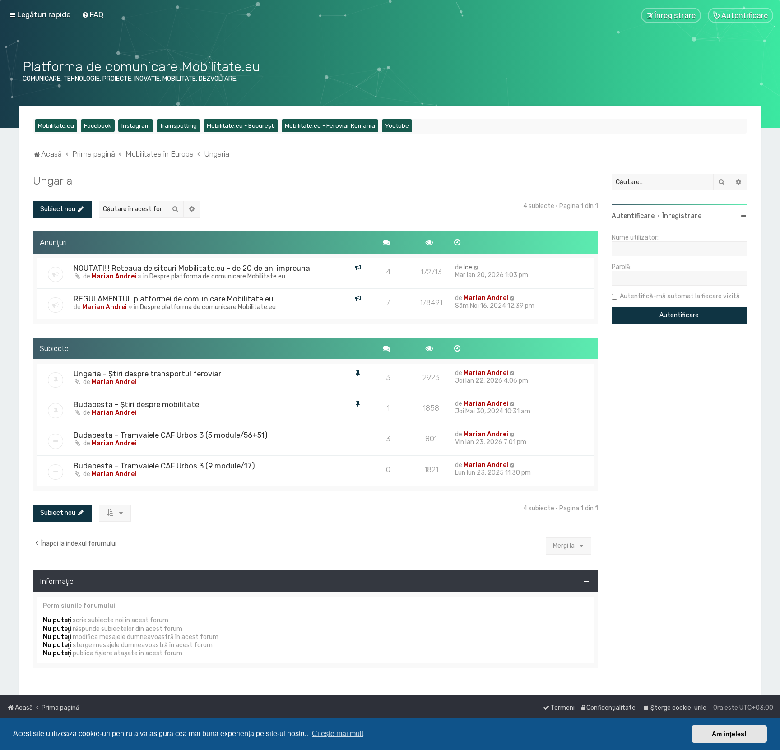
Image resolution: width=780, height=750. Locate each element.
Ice (468, 267)
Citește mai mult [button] (337, 733)
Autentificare (633, 216)
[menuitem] (92, 14)
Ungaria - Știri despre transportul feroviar (147, 373)
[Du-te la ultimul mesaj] (476, 267)
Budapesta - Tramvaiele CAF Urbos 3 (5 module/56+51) (171, 435)
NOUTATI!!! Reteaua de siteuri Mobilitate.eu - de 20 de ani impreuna (192, 268)
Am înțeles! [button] (729, 733)
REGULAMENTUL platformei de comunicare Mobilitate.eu (174, 298)
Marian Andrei (114, 276)
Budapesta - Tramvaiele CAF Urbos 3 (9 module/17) (164, 465)
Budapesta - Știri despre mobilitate (136, 404)
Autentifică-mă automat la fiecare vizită (680, 296)
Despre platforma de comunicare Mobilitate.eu (217, 276)
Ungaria (52, 180)
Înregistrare (681, 216)
